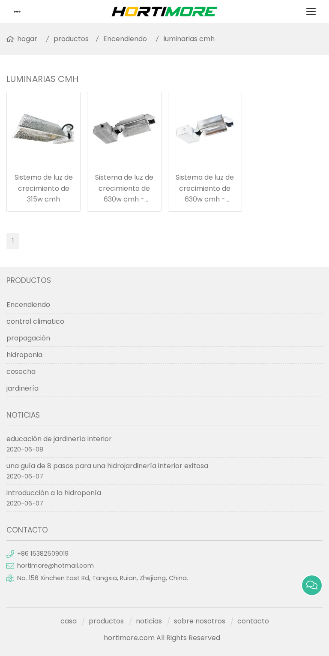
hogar (27, 39)
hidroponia (24, 355)
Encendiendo (125, 39)
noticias (149, 621)
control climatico (35, 321)
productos (71, 39)
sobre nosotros (199, 621)
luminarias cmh (189, 39)
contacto (253, 621)
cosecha (21, 371)
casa (68, 621)
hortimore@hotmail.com (55, 565)
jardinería (22, 388)
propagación (28, 338)
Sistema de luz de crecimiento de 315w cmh (44, 188)
